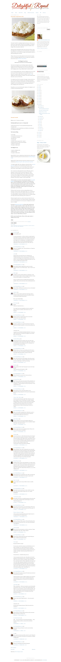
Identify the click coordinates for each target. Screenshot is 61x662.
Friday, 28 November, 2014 (20, 532)
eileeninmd (15, 527)
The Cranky (15, 303)
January (40, 130)
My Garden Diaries (17, 379)
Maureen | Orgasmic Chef (18, 512)
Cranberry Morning (17, 338)
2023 (39, 90)
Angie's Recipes (16, 418)
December (41, 105)
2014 (39, 104)
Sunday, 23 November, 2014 (20, 502)
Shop (25, 12)
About (16, 12)
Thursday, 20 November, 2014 (20, 244)
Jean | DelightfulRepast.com (18, 246)
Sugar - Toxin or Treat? (41, 142)
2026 (39, 85)
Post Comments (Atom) (19, 651)
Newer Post (12, 649)
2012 (39, 133)
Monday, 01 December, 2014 (20, 593)
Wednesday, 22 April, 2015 (20, 623)
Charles (15, 541)
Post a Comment (13, 647)
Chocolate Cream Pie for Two (17, 16)
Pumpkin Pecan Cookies (43, 111)
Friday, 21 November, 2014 (20, 312)
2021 (39, 93)
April (40, 125)
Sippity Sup (15, 480)
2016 (39, 101)
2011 (39, 135)
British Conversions (31, 12)
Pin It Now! (13, 224)
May (40, 124)
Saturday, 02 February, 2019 (20, 639)
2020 (39, 95)
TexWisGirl (15, 232)
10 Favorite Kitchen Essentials (44, 108)
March (40, 127)
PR (40, 12)
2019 (39, 96)
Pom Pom (15, 365)
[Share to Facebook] (14, 223)
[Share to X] (13, 223)
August (40, 119)
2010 (39, 136)
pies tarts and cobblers (18, 226)
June (40, 122)
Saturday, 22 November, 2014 (20, 444)
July (40, 121)
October (40, 116)
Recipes (37, 12)
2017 (39, 99)
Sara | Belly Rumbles (17, 617)
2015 (39, 102)
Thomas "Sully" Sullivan (18, 397)
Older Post (33, 649)
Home (12, 12)
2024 (39, 89)
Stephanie (15, 292)
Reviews (44, 12)
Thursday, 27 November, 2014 (20, 516)
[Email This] (11, 223)
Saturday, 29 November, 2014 (20, 568)
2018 (39, 98)
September (41, 118)
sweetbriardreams (16, 496)
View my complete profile (42, 48)
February (40, 128)
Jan (14, 633)
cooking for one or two (19, 225)
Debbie (15, 273)
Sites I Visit (21, 12)
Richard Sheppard (16, 460)
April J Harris (16, 584)
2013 (39, 132)
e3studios (44, 660)
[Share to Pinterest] (16, 223)
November (41, 107)
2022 (39, 92)
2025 (39, 87)
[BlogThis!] (12, 223)
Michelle (15, 434)
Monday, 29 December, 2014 (20, 608)
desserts (26, 225)
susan (14, 253)
